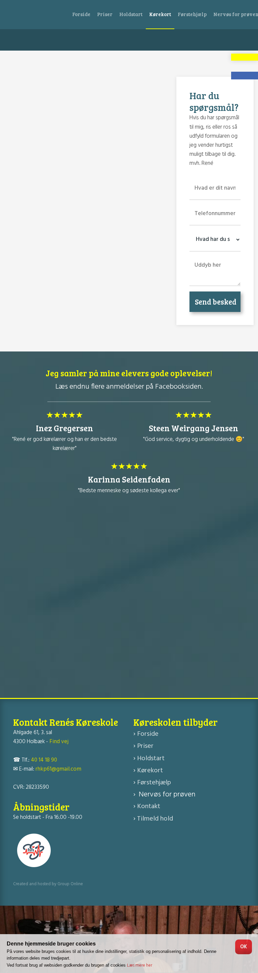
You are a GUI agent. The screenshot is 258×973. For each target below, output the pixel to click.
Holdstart (130, 14)
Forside (81, 14)
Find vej (59, 741)
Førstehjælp (192, 14)
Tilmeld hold (155, 819)
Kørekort (160, 14)
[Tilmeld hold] (244, 57)
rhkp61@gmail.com (58, 769)
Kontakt (148, 806)
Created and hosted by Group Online (48, 884)
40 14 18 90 (44, 760)
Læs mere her (139, 965)
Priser (105, 14)
